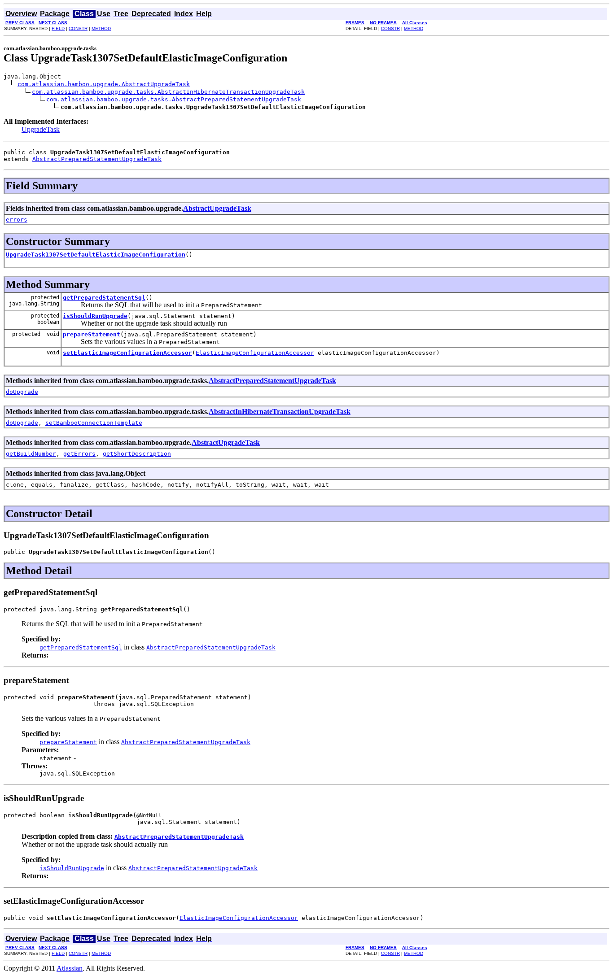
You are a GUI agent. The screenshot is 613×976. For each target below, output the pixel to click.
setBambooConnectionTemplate (93, 422)
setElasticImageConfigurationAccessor (127, 352)
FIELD (58, 28)
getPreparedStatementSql (104, 297)
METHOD (101, 28)
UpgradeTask (41, 129)
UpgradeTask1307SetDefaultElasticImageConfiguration (95, 254)
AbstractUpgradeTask (217, 208)
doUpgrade (22, 391)
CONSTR (78, 28)
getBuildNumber (31, 453)
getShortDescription (137, 453)
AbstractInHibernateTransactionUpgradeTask (279, 411)
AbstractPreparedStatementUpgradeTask (97, 159)
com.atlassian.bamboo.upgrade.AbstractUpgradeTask (104, 84)
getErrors (79, 453)
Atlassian (70, 968)
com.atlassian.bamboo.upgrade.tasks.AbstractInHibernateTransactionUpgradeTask (168, 91)
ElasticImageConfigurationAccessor (255, 352)
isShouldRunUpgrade (95, 316)
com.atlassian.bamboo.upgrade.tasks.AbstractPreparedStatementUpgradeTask (173, 99)
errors (16, 219)
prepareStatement (91, 334)
